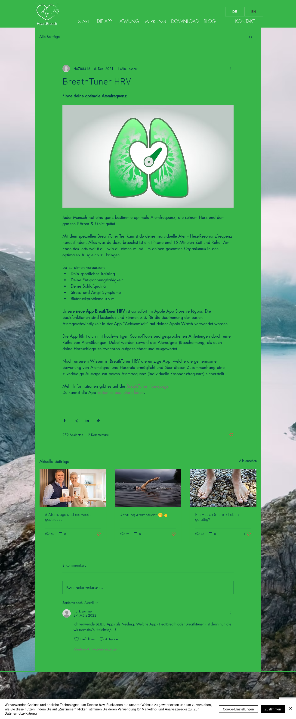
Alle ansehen (248, 460)
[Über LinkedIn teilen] (87, 420)
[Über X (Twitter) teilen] (76, 420)
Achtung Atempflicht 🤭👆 (144, 515)
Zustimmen (273, 709)
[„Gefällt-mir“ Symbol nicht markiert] (77, 639)
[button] (251, 37)
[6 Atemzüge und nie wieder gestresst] (73, 488)
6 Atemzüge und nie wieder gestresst (69, 517)
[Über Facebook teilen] (64, 420)
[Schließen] (290, 709)
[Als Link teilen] (98, 420)
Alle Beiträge (49, 36)
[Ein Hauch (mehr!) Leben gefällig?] (223, 488)
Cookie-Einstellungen (238, 709)
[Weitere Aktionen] (231, 68)
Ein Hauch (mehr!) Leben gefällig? (217, 517)
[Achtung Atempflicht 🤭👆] (148, 488)
